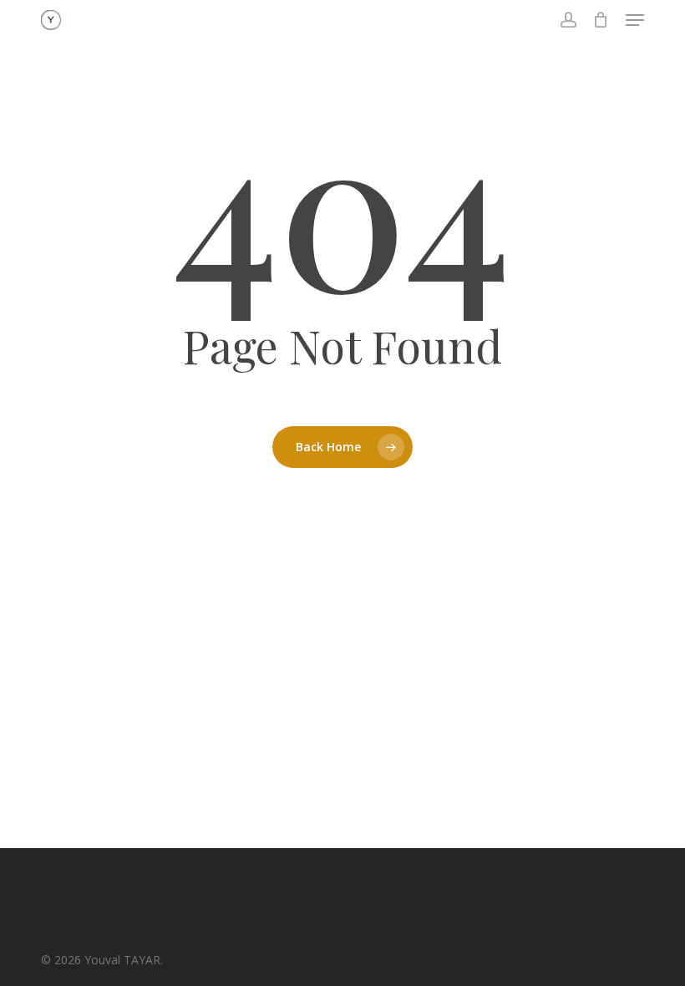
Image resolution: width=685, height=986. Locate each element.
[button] (635, 20)
